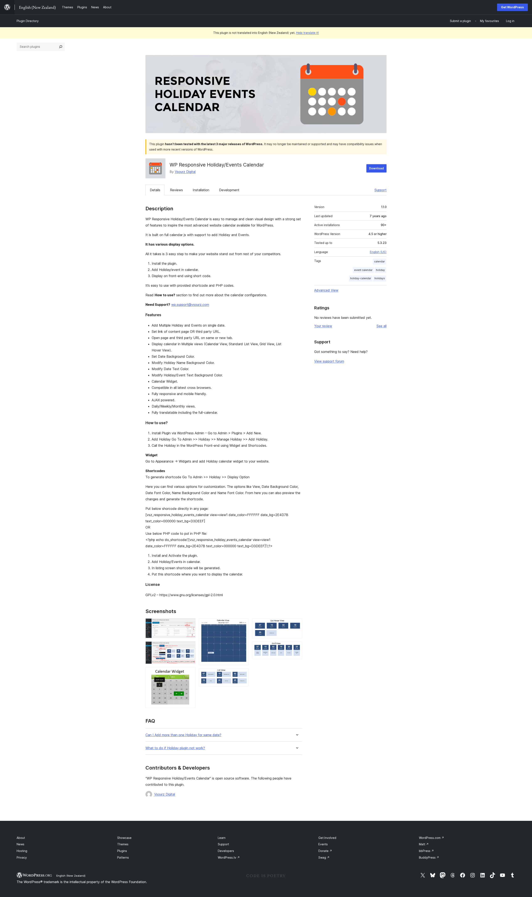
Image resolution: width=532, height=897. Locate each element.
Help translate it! (307, 32)
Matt (424, 844)
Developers (226, 851)
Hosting (22, 851)
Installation (201, 190)
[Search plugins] (61, 47)
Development (229, 190)
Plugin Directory (28, 21)
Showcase (124, 837)
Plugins (122, 851)
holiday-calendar (360, 278)
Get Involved (327, 837)
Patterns (123, 857)
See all (382, 326)
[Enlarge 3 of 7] (190, 673)
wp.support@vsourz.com (190, 304)
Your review (323, 326)
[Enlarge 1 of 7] (190, 624)
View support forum (329, 361)
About (21, 837)
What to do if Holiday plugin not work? (175, 748)
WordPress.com (431, 837)
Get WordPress (512, 7)
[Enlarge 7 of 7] (296, 647)
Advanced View (326, 290)
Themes (122, 844)
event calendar (363, 270)
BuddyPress (429, 857)
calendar (379, 261)
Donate (325, 851)
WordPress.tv (229, 857)
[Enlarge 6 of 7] (296, 624)
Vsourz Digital (185, 172)
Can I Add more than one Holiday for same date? (183, 735)
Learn (221, 837)
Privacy (22, 857)
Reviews (176, 190)
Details (155, 190)
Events (323, 844)
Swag (324, 857)
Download (376, 168)
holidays (379, 278)
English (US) (378, 252)
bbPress (426, 851)
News (20, 844)
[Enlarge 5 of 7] (243, 674)
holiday (380, 270)
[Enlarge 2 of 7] (190, 647)
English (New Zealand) (70, 875)
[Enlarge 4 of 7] (243, 624)
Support (380, 190)
